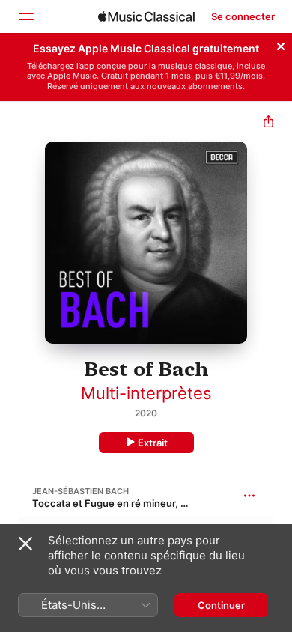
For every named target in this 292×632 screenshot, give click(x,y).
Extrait (153, 443)
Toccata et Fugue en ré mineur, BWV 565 (128, 503)
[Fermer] (281, 44)
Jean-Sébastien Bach (80, 491)
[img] (146, 16)
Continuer (221, 605)
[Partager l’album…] (268, 123)
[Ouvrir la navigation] (25, 16)
